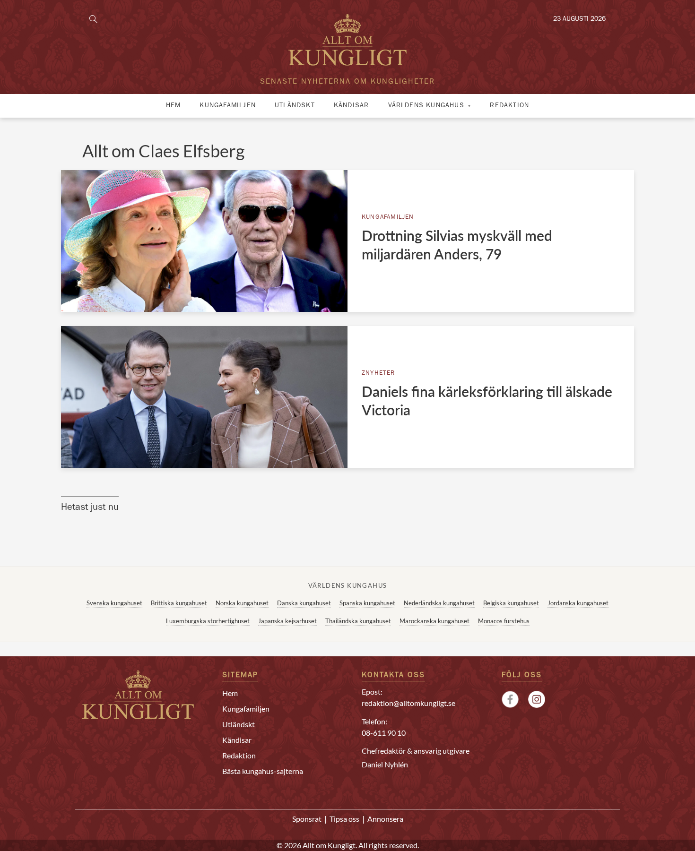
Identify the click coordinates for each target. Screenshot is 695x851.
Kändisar (351, 106)
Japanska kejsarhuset (287, 621)
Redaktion (509, 106)
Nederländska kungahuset (439, 603)
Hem (173, 106)
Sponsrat (306, 818)
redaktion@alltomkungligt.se (408, 702)
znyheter (378, 373)
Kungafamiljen (228, 106)
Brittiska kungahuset (179, 603)
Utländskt (295, 106)
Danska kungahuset (304, 603)
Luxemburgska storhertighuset (208, 621)
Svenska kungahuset (114, 603)
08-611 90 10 (384, 732)
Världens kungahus (426, 106)
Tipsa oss (344, 818)
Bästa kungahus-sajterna (262, 770)
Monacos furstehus (504, 621)
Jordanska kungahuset (577, 603)
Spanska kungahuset (367, 603)
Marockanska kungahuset (434, 621)
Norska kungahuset (242, 603)
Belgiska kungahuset (511, 603)
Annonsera (385, 818)
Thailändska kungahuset (358, 621)
